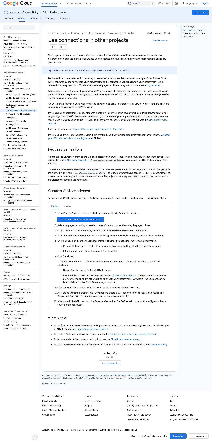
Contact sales (48, 415)
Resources (65, 18)
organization (153, 85)
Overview (8, 18)
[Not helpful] (169, 33)
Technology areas (49, 3)
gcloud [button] (67, 206)
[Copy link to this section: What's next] (69, 318)
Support (50, 18)
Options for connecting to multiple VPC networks (99, 129)
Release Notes (91, 410)
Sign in (205, 3)
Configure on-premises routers (92, 329)
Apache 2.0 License (50, 378)
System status (91, 415)
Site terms (71, 430)
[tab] (55, 205)
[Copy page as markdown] (60, 47)
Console (166, 3)
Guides (22, 18)
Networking (78, 33)
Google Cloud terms (88, 430)
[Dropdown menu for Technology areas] (61, 3)
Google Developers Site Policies (89, 378)
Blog (172, 401)
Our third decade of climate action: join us (118, 430)
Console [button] (55, 206)
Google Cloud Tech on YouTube (184, 419)
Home (50, 33)
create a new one (123, 275)
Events (173, 405)
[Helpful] (165, 33)
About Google (48, 430)
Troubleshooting (159, 344)
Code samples (133, 410)
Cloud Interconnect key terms (114, 70)
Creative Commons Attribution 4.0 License (120, 375)
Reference (36, 18)
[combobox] (141, 3)
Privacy (60, 430)
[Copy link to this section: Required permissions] (85, 149)
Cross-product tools (77, 3)
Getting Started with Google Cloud (142, 405)
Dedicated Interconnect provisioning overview (133, 334)
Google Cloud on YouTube (181, 415)
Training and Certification (138, 419)
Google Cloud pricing (51, 405)
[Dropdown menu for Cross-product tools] (91, 3)
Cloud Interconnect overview (125, 339)
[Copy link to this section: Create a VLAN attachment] (93, 191)
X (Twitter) (174, 410)
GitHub (130, 401)
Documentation (63, 33)
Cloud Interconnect (56, 12)
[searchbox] (19, 27)
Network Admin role (77, 160)
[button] (19, 84)
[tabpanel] (109, 259)
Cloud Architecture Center (139, 415)
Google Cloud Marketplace (54, 410)
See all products (49, 401)
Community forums (94, 401)
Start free (200, 12)
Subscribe (178, 436)
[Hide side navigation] (35, 437)
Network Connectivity (23, 12)
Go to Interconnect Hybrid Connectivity (80, 219)
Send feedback (160, 40)
